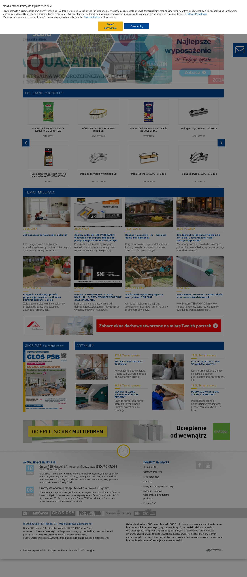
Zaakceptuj (136, 26)
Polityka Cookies (92, 17)
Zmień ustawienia (110, 26)
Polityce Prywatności (197, 14)
